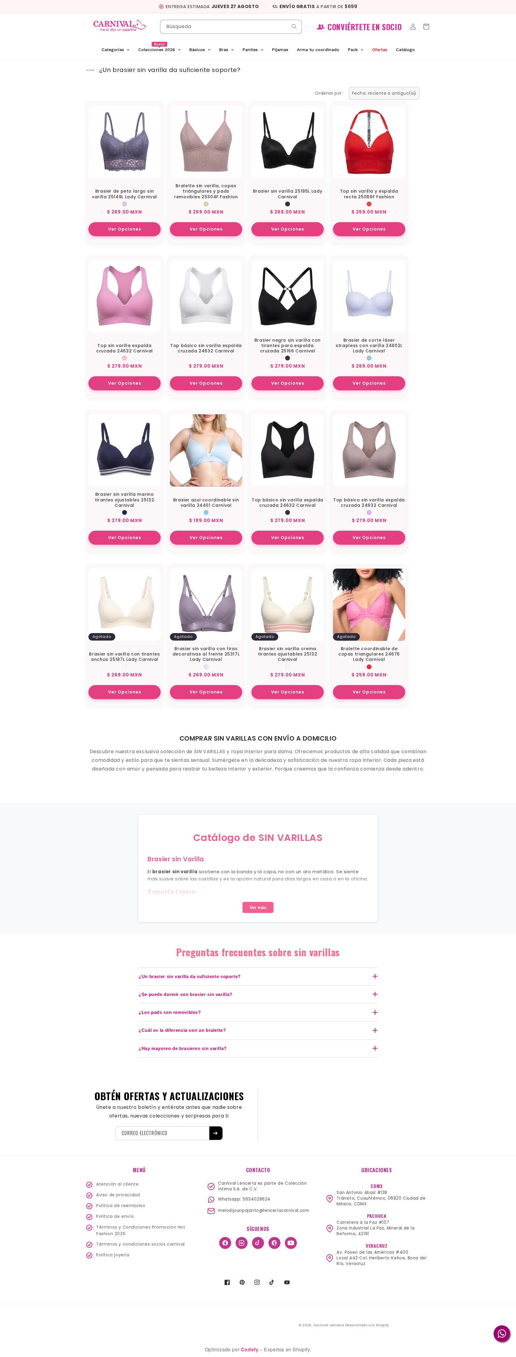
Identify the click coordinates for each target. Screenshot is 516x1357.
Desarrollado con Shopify (367, 1325)
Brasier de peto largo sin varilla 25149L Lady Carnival (124, 193)
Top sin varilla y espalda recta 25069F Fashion (369, 193)
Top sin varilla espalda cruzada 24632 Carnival (124, 348)
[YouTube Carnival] (291, 1243)
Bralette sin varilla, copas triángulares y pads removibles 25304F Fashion (206, 191)
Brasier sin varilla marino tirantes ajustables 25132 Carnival (124, 500)
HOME (90, 70)
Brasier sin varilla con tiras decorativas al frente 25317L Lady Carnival (206, 654)
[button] (427, 26)
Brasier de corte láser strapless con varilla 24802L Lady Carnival (369, 345)
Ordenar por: (329, 93)
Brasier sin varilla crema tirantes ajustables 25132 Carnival (287, 654)
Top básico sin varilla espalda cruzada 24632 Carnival (206, 348)
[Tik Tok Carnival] (258, 1243)
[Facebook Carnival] (225, 1243)
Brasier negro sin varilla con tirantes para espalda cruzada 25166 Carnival (287, 345)
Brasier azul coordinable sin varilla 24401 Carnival (206, 502)
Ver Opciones (124, 229)
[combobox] (231, 26)
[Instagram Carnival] (242, 1243)
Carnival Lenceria (329, 1325)
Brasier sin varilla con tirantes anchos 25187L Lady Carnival (124, 656)
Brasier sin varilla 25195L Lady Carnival (287, 193)
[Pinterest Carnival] (274, 1243)
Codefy (250, 1349)
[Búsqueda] (295, 26)
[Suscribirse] (215, 1133)
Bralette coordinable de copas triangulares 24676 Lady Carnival (369, 654)
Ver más (258, 907)
